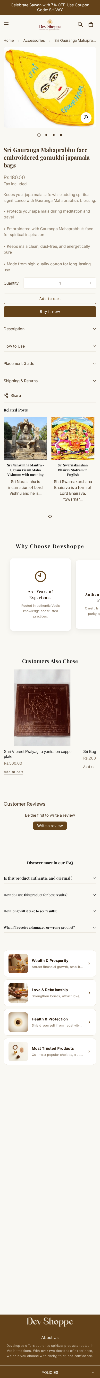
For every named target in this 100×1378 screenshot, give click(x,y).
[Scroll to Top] (91, 1352)
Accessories (34, 40)
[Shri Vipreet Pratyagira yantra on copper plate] (42, 707)
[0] (90, 24)
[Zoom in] (86, 117)
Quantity (11, 283)
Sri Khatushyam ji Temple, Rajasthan (57, 467)
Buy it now (50, 311)
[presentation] (49, 516)
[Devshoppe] (50, 24)
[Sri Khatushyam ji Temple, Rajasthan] (57, 438)
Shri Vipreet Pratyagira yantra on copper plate (38, 754)
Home (9, 40)
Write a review (50, 825)
